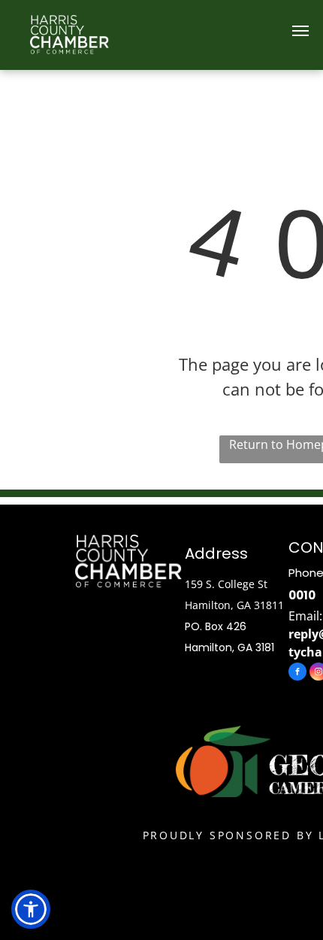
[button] (31, 909)
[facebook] (297, 673)
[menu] (300, 31)
